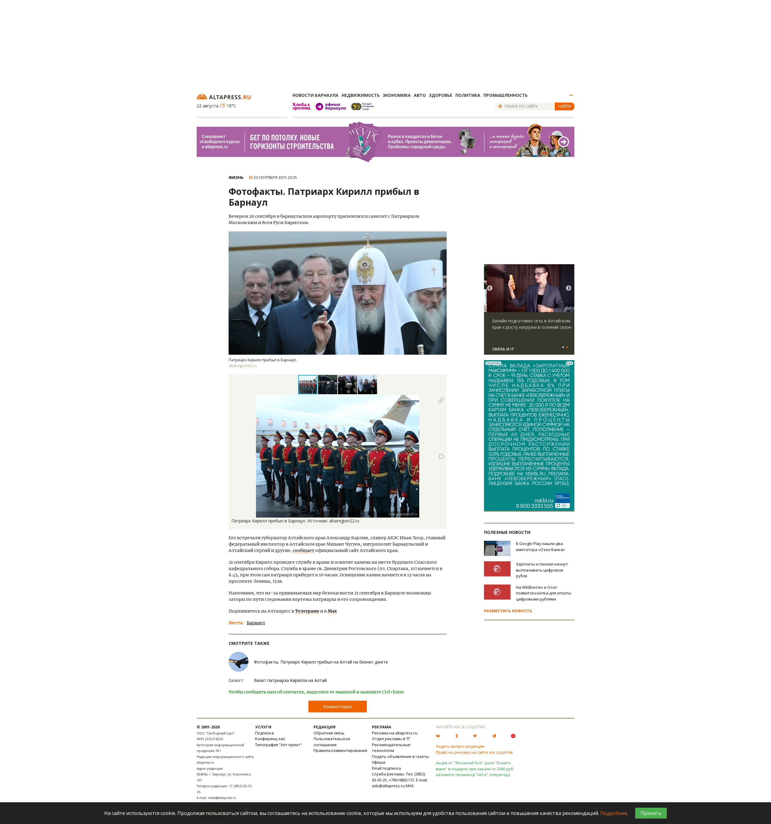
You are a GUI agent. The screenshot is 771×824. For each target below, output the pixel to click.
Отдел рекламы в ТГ (391, 738)
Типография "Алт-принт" (278, 744)
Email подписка (386, 768)
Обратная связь (329, 733)
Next (569, 288)
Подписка (264, 733)
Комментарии (337, 706)
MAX (410, 785)
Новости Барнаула (315, 95)
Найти (564, 106)
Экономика (397, 95)
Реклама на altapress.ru (394, 733)
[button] (328, 384)
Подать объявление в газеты (400, 756)
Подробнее (613, 813)
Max (332, 611)
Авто (420, 95)
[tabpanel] (529, 312)
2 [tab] (567, 347)
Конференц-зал (270, 738)
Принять (651, 813)
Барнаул (256, 623)
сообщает (303, 550)
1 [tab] (563, 347)
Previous (490, 288)
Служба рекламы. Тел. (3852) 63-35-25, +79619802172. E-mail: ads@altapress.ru (400, 779)
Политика (467, 95)
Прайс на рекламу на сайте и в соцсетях (474, 752)
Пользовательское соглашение (332, 741)
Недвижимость (361, 95)
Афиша (378, 762)
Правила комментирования (340, 750)
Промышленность (505, 95)
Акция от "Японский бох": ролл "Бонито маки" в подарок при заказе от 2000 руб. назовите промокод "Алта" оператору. (475, 768)
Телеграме (307, 611)
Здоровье (440, 95)
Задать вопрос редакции (460, 746)
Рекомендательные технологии (391, 747)
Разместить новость (508, 610)
